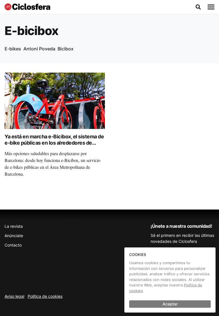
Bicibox (66, 49)
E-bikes (13, 49)
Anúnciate (14, 235)
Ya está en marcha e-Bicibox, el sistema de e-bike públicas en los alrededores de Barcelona (54, 143)
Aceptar (170, 303)
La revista (14, 226)
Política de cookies (45, 296)
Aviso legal (14, 296)
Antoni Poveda (39, 49)
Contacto (13, 245)
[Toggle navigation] (211, 7)
